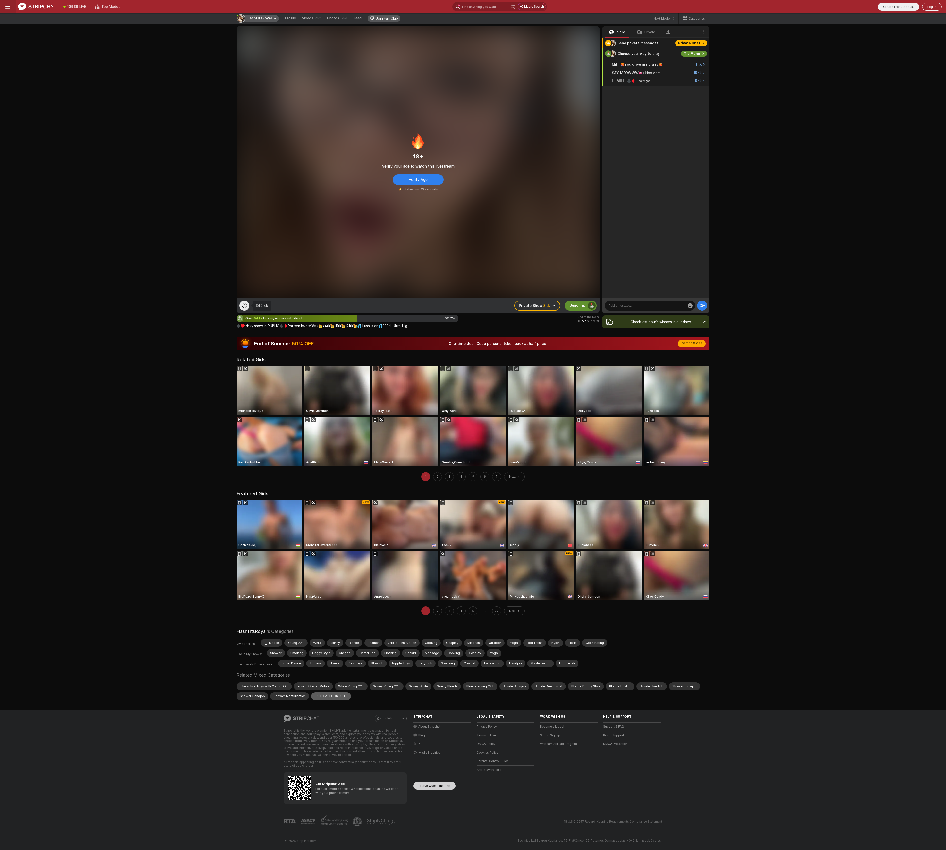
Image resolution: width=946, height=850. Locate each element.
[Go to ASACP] (309, 821)
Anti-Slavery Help (489, 769)
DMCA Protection (615, 744)
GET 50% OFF (691, 343)
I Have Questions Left (434, 785)
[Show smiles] (690, 306)
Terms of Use (486, 735)
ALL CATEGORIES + (331, 696)
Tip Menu (692, 54)
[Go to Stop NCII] (381, 822)
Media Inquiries (429, 752)
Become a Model (552, 726)
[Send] (702, 306)
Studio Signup (550, 735)
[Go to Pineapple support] (358, 821)
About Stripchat (429, 726)
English (387, 718)
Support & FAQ (613, 726)
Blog (421, 735)
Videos (311, 18)
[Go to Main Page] (37, 6)
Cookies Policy (487, 752)
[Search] (513, 6)
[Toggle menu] (8, 6)
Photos (337, 18)
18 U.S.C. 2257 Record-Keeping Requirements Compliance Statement (613, 821)
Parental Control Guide (493, 761)
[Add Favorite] (244, 306)
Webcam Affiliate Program (558, 744)
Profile (290, 18)
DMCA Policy (486, 744)
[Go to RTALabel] (290, 822)
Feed (358, 18)
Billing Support (613, 735)
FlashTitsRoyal (251, 631)
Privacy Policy (487, 726)
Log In (931, 7)
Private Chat (689, 43)
